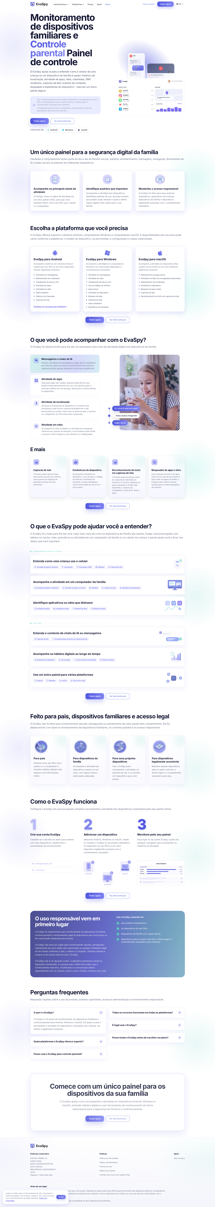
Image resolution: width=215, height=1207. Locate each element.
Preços (90, 4)
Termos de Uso (106, 1166)
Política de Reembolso (109, 1162)
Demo (107, 4)
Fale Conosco (179, 1158)
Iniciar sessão (149, 4)
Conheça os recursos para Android (50, 306)
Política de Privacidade (109, 1158)
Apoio (99, 4)
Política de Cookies (107, 1171)
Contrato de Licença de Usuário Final (115, 1175)
